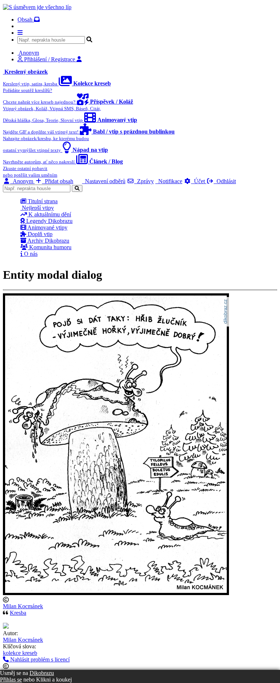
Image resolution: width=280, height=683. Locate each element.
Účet (198, 181)
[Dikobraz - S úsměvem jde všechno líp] (37, 7)
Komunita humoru (49, 247)
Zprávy (144, 181)
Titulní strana (42, 201)
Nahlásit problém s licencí (39, 659)
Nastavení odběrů (103, 181)
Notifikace (168, 181)
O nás (30, 254)
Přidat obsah (57, 181)
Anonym (22, 181)
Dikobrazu (42, 673)
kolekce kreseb (20, 653)
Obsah (26, 19)
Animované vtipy (46, 227)
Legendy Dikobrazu (49, 221)
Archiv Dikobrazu (47, 241)
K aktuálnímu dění (49, 214)
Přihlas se (11, 679)
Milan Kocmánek (23, 606)
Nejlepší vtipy (37, 208)
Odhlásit (225, 181)
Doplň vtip (39, 234)
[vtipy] (6, 627)
